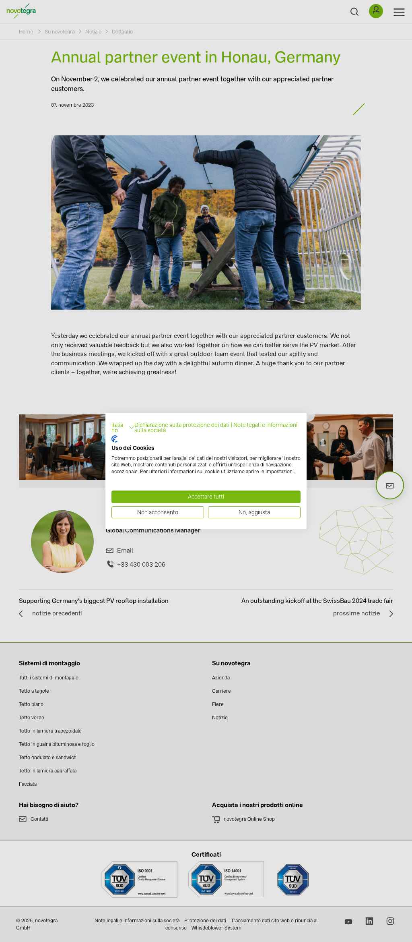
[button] (122, 428)
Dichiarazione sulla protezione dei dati (181, 425)
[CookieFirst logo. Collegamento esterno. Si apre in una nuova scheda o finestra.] (114, 439)
